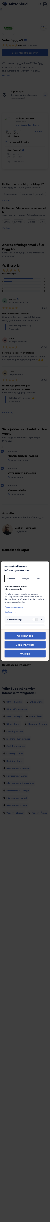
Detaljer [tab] (25, 578)
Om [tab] (38, 578)
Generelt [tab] (11, 578)
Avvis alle (25, 653)
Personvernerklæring (13, 607)
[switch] (35, 619)
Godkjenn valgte (25, 644)
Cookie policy (10, 612)
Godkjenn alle (25, 635)
